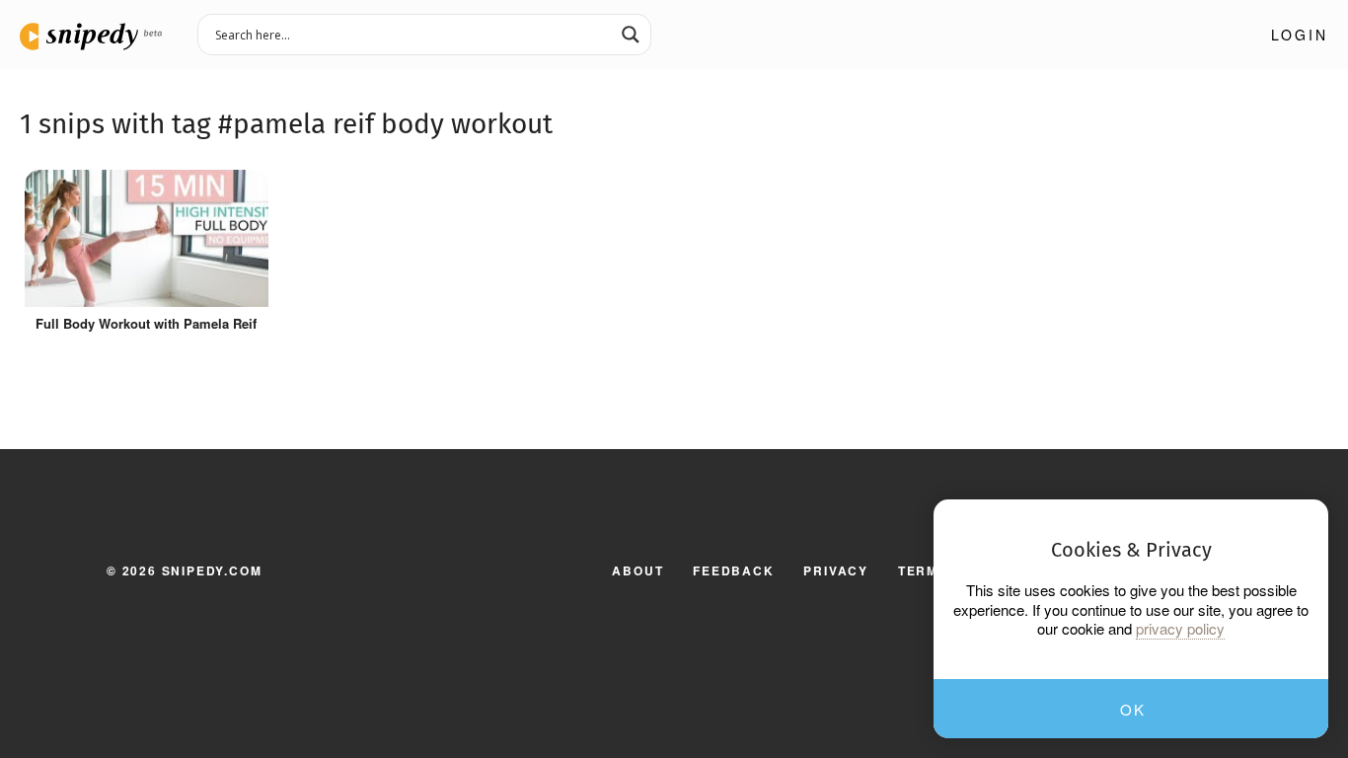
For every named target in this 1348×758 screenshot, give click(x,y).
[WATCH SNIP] (243, 189)
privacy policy (1180, 629)
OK (1132, 709)
